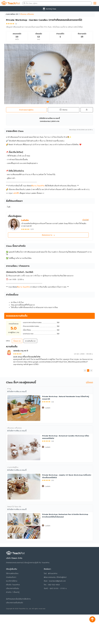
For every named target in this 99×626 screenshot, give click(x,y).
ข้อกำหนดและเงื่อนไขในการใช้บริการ (18, 599)
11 (64, 102)
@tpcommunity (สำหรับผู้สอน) (55, 577)
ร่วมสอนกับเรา (11, 577)
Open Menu (95, 3)
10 (61, 102)
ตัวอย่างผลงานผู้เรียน (26, 110)
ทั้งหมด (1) (17, 341)
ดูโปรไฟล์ (85, 219)
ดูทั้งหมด (89, 382)
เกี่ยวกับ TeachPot (13, 584)
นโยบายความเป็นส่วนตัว (14, 602)
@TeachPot (52, 573)
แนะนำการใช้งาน (11, 581)
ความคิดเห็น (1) (30, 341)
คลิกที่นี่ (16, 193)
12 (67, 102)
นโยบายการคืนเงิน (12, 588)
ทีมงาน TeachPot (37, 186)
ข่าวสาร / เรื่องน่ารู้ (12, 592)
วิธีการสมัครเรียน (12, 573)
